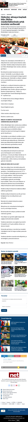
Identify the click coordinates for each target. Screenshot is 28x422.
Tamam (17, 420)
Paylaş (4, 55)
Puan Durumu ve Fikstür (8, 394)
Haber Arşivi (5, 398)
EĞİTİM (13, 402)
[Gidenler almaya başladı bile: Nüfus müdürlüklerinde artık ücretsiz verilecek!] (14, 46)
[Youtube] (16, 385)
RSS (4, 410)
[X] (11, 385)
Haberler (3, 14)
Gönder (4, 310)
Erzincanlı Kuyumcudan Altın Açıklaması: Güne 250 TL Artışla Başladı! (6, 289)
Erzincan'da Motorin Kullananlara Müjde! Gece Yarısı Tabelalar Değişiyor (21, 289)
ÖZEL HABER (11, 403)
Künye (3, 402)
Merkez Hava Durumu (7, 391)
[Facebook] (9, 385)
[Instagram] (14, 385)
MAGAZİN (4, 403)
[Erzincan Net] (14, 375)
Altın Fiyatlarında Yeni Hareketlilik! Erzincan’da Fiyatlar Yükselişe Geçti (20, 275)
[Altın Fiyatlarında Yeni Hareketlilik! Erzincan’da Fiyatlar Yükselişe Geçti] (21, 269)
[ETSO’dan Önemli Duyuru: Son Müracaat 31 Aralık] (21, 257)
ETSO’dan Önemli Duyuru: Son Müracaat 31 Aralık (20, 262)
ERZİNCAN (7, 9)
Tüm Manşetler (6, 395)
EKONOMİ (14, 9)
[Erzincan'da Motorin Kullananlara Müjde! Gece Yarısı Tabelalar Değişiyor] (21, 283)
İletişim (8, 402)
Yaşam (23, 403)
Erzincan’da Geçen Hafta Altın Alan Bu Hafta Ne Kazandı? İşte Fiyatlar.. (7, 262)
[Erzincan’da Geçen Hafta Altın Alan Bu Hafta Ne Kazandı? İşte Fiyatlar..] (7, 257)
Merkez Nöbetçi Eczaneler (9, 389)
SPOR (19, 9)
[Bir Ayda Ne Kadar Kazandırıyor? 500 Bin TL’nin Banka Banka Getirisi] (7, 269)
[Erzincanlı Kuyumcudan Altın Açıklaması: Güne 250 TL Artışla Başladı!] (7, 283)
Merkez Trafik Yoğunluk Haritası (10, 392)
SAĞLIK (25, 9)
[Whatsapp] (19, 385)
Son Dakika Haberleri (7, 397)
